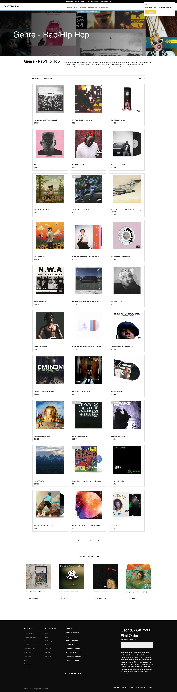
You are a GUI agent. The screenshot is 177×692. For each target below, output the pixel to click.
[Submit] (151, 644)
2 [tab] (104, 608)
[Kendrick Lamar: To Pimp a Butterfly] (50, 99)
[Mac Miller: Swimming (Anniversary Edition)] (88, 325)
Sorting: (138, 78)
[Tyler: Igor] (50, 144)
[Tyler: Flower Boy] (50, 235)
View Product (33, 598)
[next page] (98, 540)
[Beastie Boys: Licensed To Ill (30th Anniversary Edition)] (127, 189)
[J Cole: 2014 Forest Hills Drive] (88, 189)
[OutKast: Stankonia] (127, 370)
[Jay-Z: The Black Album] (88, 415)
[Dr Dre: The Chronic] (127, 505)
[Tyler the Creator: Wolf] (50, 189)
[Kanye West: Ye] (50, 460)
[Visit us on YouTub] (75, 674)
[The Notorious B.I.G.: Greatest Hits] (127, 325)
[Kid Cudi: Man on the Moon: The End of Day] (88, 505)
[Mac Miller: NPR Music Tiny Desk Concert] (88, 235)
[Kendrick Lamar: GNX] (127, 144)
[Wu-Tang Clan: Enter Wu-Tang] (88, 99)
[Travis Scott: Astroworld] (50, 415)
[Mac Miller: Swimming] (127, 99)
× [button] (173, 4)
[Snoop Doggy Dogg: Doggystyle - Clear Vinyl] (88, 460)
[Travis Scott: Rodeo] (50, 325)
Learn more (150, 12)
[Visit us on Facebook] (69, 674)
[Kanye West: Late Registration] (88, 370)
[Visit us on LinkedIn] (72, 674)
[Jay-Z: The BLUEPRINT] (127, 415)
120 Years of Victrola (79, 1)
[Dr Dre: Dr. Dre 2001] (127, 460)
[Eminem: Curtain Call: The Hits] (50, 370)
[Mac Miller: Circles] (127, 280)
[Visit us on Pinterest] (83, 674)
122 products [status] (48, 78)
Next (88, 603)
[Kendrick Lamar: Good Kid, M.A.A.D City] (88, 280)
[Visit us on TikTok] (78, 674)
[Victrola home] (11, 6)
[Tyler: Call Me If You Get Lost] (50, 505)
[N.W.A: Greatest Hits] (50, 280)
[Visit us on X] (81, 674)
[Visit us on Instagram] (66, 674)
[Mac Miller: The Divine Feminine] (127, 235)
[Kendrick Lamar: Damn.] (88, 144)
